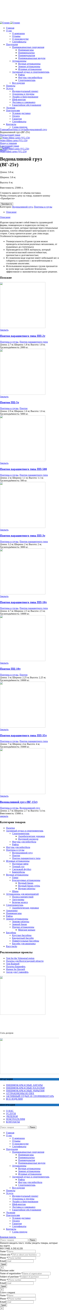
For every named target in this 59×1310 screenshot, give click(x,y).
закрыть (4, 816)
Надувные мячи (20, 863)
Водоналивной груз (36, 129)
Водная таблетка (26, 888)
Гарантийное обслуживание (26, 1209)
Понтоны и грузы (17, 129)
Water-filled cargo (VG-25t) (13, 151)
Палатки (10, 828)
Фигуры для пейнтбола (24, 841)
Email (3, 1261)
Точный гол (18, 866)
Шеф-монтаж (19, 1204)
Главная (4, 129)
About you (6, 1254)
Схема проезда (19, 1231)
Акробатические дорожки (31, 836)
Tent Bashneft (12, 963)
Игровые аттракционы (17, 861)
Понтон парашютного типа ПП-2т (22, 335)
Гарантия (17, 1223)
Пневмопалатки (26, 1157)
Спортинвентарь (20, 833)
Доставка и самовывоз (23, 1207)
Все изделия (18, 1187)
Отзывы (16, 1141)
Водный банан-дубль (29, 885)
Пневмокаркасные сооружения (28, 1152)
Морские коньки (26, 929)
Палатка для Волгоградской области (25, 961)
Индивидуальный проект (25, 1196)
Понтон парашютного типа (34, 342)
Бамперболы (18, 872)
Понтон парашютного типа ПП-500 (23, 469)
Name (4, 1251)
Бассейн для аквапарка (24, 943)
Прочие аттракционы (23, 927)
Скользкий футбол (21, 869)
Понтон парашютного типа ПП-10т (23, 602)
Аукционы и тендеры (23, 1198)
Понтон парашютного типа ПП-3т (22, 535)
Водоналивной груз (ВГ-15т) (18, 802)
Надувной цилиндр (28, 839)
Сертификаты (19, 1146)
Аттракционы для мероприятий (22, 894)
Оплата (16, 1220)
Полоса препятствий (22, 896)
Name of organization (11, 1273)
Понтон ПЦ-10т (10, 668)
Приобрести (6, 204)
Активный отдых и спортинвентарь (24, 830)
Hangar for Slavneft (15, 969)
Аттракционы (19, 1165)
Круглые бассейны (21, 935)
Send (3, 1264)
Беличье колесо (20, 902)
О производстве (20, 1143)
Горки (15, 877)
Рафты (15, 844)
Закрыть (4, 330)
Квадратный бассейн (23, 938)
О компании (18, 1138)
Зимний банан (19, 924)
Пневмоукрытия (26, 1160)
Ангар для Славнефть (17, 972)
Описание (11, 212)
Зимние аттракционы (17, 918)
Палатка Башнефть (15, 966)
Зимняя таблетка (20, 921)
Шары (15, 891)
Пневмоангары (14, 913)
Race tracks (11, 946)
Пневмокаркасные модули (31, 1163)
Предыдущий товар (10, 135)
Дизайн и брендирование (25, 1201)
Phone (4, 1257)
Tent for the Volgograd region (20, 958)
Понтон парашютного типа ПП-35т (23, 735)
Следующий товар (9, 146)
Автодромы (18, 899)
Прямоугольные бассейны (25, 940)
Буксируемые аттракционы (26, 880)
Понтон (24, 408)
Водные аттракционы (17, 874)
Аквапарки (12, 910)
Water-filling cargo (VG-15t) (13, 140)
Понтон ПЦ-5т (9, 402)
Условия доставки (21, 1218)
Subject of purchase (10, 1276)
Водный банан (25, 883)
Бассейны (11, 932)
